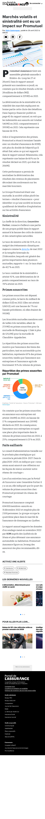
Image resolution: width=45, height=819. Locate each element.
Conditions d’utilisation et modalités (16, 688)
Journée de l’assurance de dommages (16, 748)
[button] (20, 614)
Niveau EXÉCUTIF (10, 700)
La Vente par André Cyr (12, 711)
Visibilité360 (9, 728)
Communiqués (9, 725)
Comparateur (9, 703)
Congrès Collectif (10, 745)
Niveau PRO (8, 698)
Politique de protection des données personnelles (20, 690)
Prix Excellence (9, 750)
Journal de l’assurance (12, 706)
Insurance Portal (10, 714)
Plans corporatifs (10, 731)
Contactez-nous (10, 686)
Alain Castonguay (13, 30)
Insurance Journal (10, 717)
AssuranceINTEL (10, 736)
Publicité (7, 734)
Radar (6, 709)
